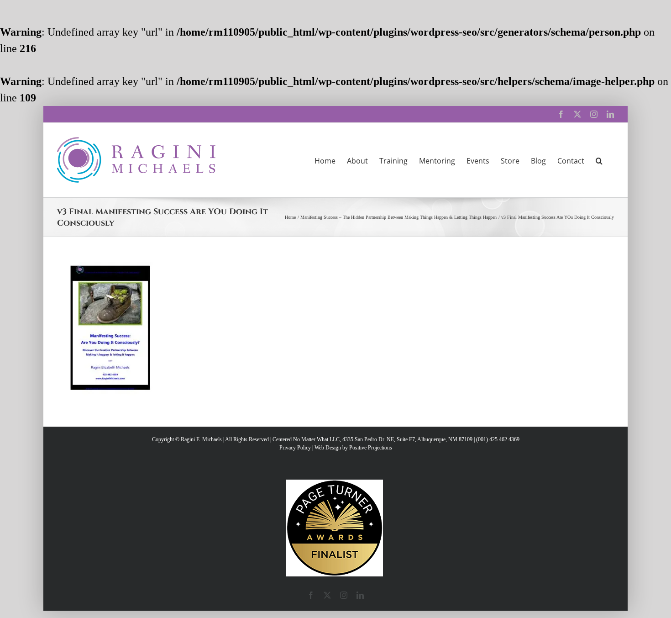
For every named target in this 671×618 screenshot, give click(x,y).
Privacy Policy (295, 447)
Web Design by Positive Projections (353, 447)
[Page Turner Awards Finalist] (334, 484)
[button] (599, 160)
